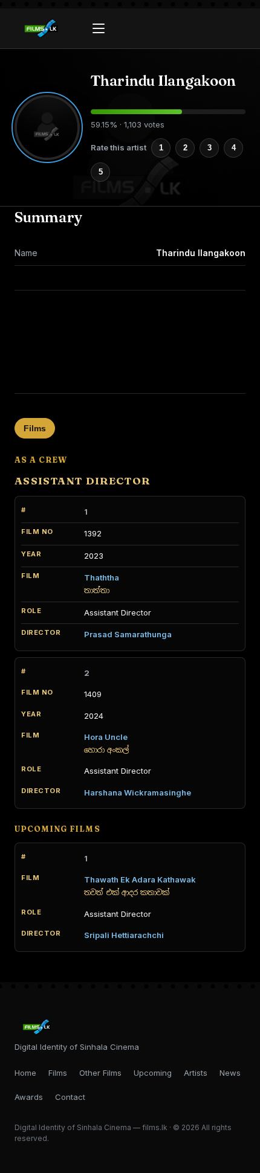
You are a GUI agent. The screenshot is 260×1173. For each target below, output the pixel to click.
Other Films (100, 1073)
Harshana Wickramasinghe (137, 792)
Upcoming (153, 1073)
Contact (70, 1097)
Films (35, 428)
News (230, 1073)
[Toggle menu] (98, 28)
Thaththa (101, 577)
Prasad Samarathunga (128, 634)
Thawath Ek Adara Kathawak (140, 879)
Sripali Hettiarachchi (124, 935)
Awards (29, 1097)
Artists (195, 1073)
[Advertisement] (130, 342)
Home (25, 1073)
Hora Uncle (106, 737)
